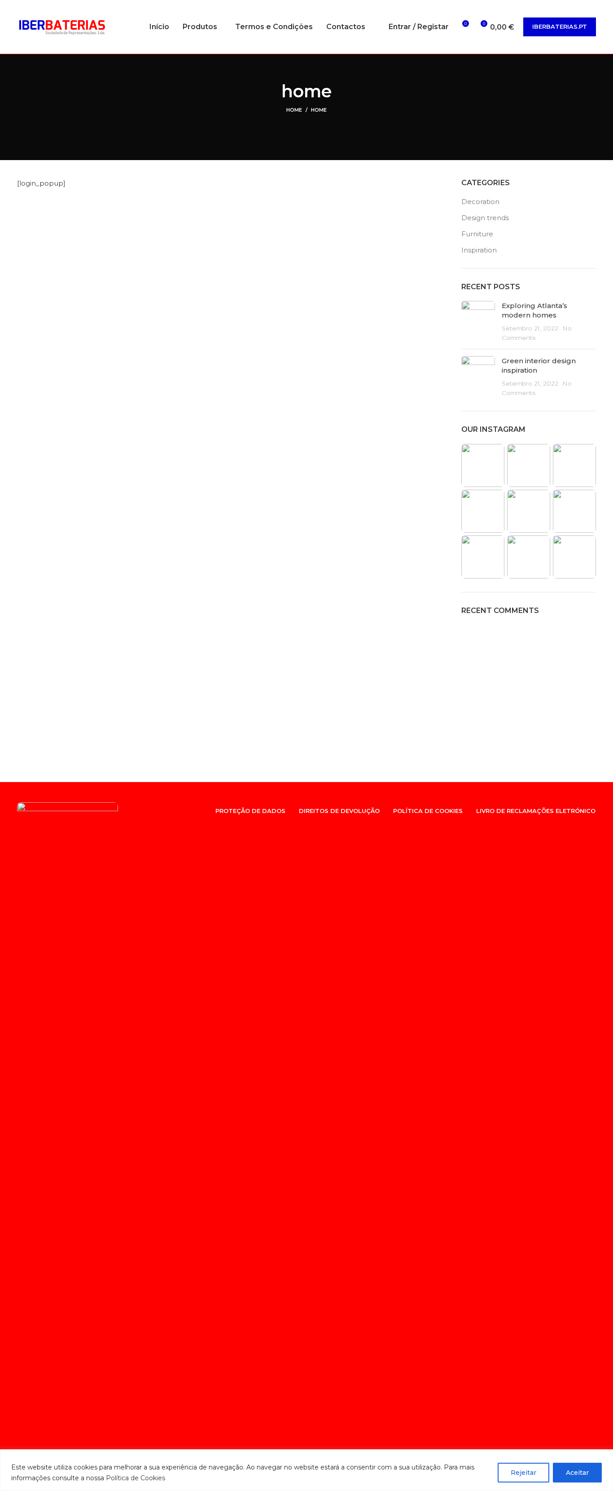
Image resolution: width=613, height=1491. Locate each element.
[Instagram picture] (482, 465)
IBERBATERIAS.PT (559, 26)
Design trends (485, 217)
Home (294, 110)
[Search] (377, 27)
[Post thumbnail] (478, 321)
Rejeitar (523, 1473)
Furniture (477, 234)
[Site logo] (62, 26)
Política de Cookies (135, 1478)
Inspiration (479, 250)
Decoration (480, 201)
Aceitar (577, 1473)
